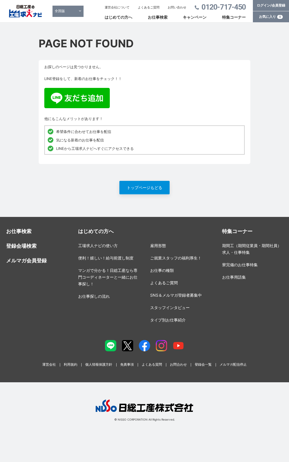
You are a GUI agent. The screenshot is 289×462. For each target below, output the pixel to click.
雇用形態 (158, 245)
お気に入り (270, 16)
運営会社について (117, 7)
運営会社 (49, 364)
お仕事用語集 (234, 277)
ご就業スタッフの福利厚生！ (176, 258)
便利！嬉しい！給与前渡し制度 (105, 258)
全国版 (60, 11)
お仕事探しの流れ (94, 296)
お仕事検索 (158, 17)
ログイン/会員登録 (271, 5)
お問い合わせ (177, 7)
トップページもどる (144, 187)
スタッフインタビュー (170, 307)
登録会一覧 (203, 364)
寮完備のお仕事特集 (240, 264)
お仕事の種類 (162, 270)
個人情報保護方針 (98, 364)
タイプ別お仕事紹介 (168, 319)
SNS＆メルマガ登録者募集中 (176, 295)
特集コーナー (234, 17)
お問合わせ (178, 364)
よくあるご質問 (148, 7)
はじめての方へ (118, 17)
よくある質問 (152, 364)
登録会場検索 (21, 246)
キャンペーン (195, 17)
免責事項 (127, 364)
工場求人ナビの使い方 (98, 245)
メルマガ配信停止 (233, 364)
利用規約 (70, 364)
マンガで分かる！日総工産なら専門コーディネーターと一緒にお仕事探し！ (107, 277)
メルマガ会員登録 (26, 260)
